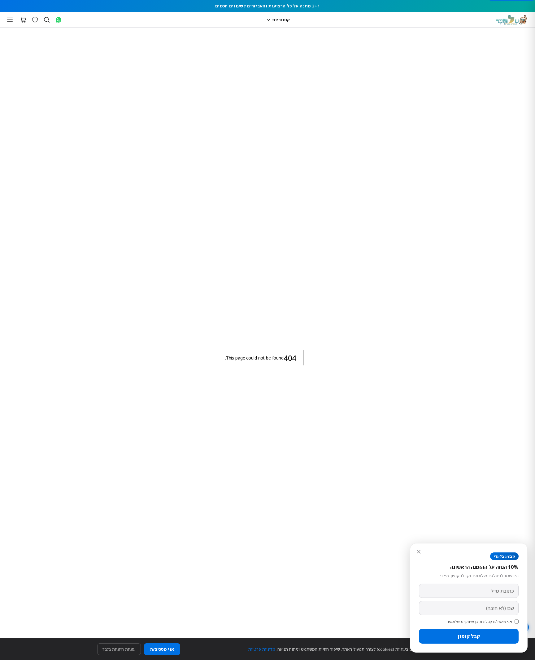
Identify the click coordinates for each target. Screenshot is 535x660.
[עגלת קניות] (23, 19)
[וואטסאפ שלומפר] (58, 19)
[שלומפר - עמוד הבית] (511, 20)
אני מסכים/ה (162, 649)
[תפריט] (10, 19)
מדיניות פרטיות (262, 649)
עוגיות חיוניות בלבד (119, 649)
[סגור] (419, 552)
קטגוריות (281, 20)
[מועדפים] (35, 19)
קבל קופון (469, 636)
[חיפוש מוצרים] (46, 19)
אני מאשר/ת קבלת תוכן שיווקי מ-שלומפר (479, 621)
